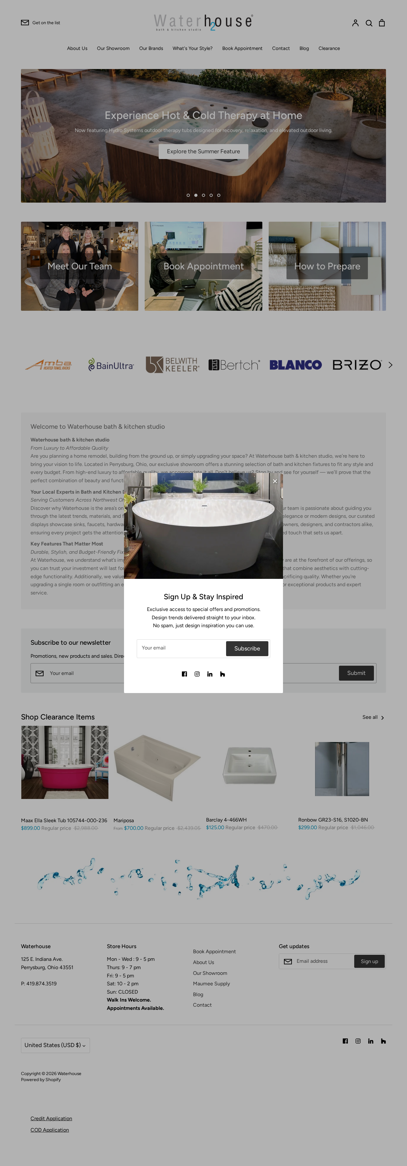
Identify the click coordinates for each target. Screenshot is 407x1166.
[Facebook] (184, 674)
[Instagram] (197, 674)
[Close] (275, 481)
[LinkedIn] (210, 674)
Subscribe (247, 648)
